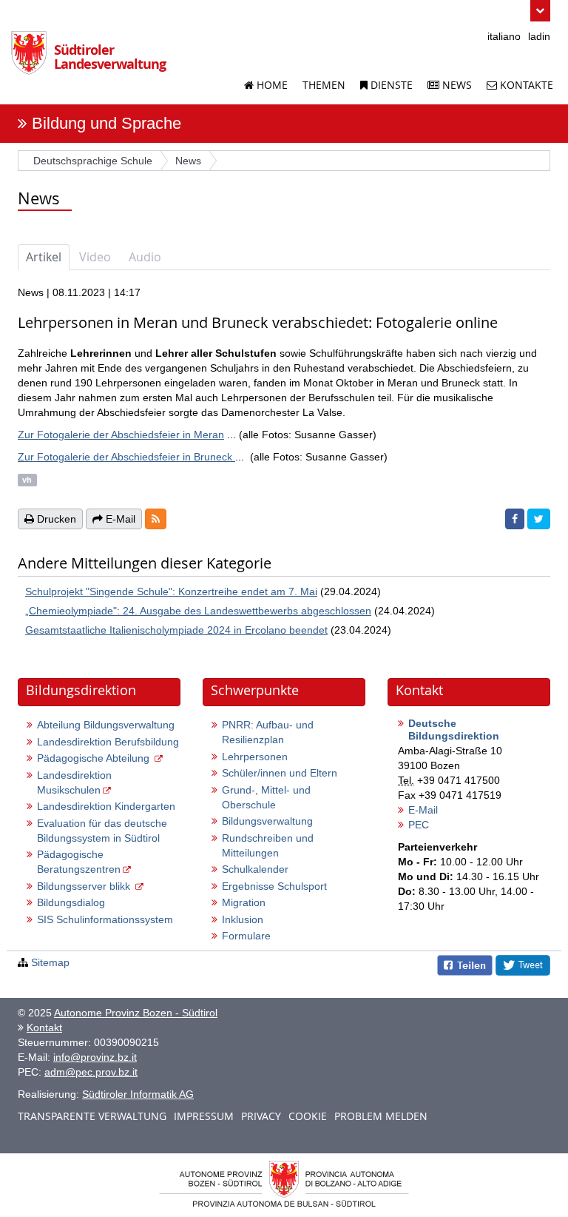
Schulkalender (255, 869)
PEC (418, 825)
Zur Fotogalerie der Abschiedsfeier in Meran (121, 434)
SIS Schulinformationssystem (105, 919)
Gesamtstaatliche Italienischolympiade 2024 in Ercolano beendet (176, 630)
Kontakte (525, 85)
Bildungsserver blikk (85, 886)
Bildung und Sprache (106, 123)
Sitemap (50, 962)
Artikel (43, 257)
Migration (244, 902)
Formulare (246, 936)
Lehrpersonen (255, 756)
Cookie (307, 1116)
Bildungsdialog (71, 902)
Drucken (55, 519)
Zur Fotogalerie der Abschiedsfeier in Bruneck (126, 457)
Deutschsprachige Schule (92, 161)
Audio (145, 257)
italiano (504, 36)
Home (271, 85)
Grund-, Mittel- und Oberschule (266, 797)
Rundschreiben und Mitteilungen (268, 845)
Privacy (261, 1116)
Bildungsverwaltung (267, 821)
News (455, 85)
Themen (323, 85)
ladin (539, 36)
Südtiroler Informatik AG (138, 1094)
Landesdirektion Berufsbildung (108, 742)
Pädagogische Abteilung (94, 758)
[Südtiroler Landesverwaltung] (32, 58)
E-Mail (423, 810)
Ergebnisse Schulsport (274, 886)
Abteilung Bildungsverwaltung (106, 725)
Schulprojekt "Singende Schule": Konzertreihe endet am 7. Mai (171, 591)
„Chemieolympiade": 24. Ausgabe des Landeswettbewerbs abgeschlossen (198, 611)
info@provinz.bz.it (95, 1057)
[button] (540, 10)
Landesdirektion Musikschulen (74, 782)
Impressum (204, 1116)
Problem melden (380, 1116)
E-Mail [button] (119, 519)
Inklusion (242, 919)
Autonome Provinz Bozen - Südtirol (135, 1013)
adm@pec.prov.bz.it (91, 1072)
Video (95, 257)
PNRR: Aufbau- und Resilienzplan (268, 732)
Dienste (390, 85)
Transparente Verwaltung (92, 1116)
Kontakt (44, 1027)
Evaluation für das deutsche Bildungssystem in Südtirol (102, 830)
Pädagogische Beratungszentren (79, 861)
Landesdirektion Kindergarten (106, 806)
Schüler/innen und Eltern (279, 773)
